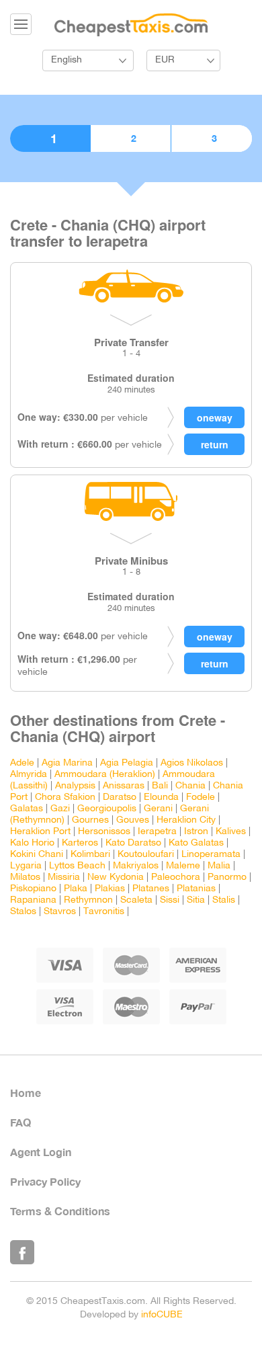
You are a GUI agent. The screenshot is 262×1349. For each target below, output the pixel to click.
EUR (165, 60)
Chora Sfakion (65, 797)
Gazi (60, 809)
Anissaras (123, 786)
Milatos (25, 877)
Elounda (161, 797)
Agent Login (40, 1151)
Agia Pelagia (126, 763)
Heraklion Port (40, 831)
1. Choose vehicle (50, 138)
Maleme (183, 866)
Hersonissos (104, 831)
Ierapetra (157, 831)
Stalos (23, 911)
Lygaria (26, 866)
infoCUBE (162, 1315)
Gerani (158, 809)
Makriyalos (136, 866)
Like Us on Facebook (22, 1252)
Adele (22, 763)
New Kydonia (115, 877)
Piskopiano (33, 889)
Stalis (223, 900)
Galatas (26, 809)
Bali (160, 786)
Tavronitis (103, 911)
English (66, 60)
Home (25, 1092)
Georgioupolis (106, 809)
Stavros (60, 911)
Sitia (196, 900)
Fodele (200, 797)
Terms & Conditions (60, 1210)
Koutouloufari (146, 854)
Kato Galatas (196, 843)
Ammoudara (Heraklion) (104, 774)
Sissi (169, 900)
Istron (196, 831)
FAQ (20, 1122)
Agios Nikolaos (192, 763)
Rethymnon (88, 900)
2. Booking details (131, 138)
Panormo (227, 877)
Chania (190, 786)
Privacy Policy (45, 1181)
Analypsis (75, 786)
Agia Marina (67, 763)
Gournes (90, 820)
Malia (219, 866)
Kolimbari (90, 854)
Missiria (64, 877)
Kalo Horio (32, 843)
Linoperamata (211, 854)
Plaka (75, 889)
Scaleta (136, 900)
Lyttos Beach (77, 866)
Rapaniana (33, 900)
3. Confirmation (211, 138)
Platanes (150, 889)
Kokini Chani (36, 854)
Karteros (80, 843)
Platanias (196, 889)
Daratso (119, 797)
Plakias (110, 889)
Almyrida (28, 774)
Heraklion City (186, 820)
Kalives (231, 831)
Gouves (132, 820)
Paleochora (175, 877)
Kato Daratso (133, 843)
